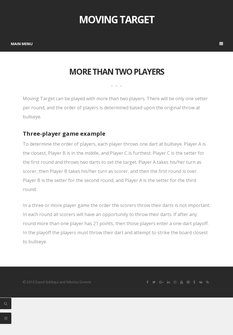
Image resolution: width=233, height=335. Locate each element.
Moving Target (116, 19)
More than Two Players (116, 71)
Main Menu (22, 43)
